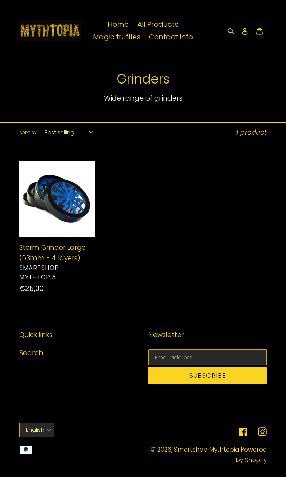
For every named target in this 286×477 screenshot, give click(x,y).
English (35, 430)
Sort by (28, 133)
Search (31, 353)
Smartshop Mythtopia (206, 449)
